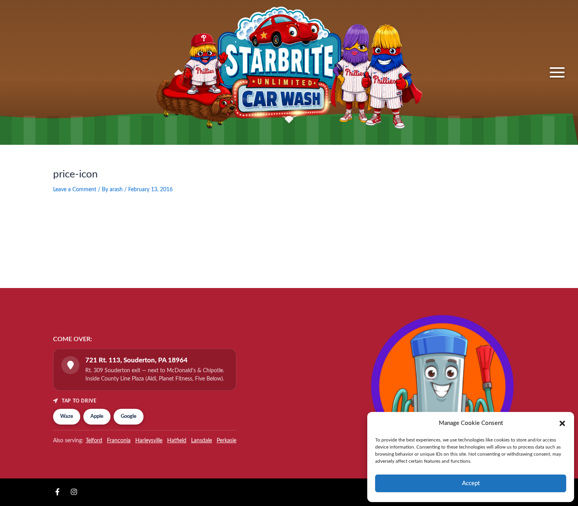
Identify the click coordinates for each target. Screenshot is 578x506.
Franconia (119, 440)
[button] (562, 423)
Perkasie (226, 440)
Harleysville (148, 440)
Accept (471, 483)
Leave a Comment (74, 189)
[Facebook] (57, 492)
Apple (96, 416)
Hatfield (176, 440)
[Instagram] (74, 492)
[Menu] (557, 72)
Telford (94, 440)
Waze (66, 416)
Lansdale (201, 440)
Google (128, 416)
